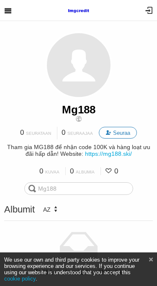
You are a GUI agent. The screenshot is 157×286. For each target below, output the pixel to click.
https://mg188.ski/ (108, 153)
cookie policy (20, 279)
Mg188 (78, 109)
